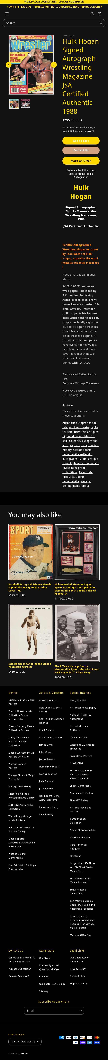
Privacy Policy (78, 968)
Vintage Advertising (19, 786)
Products (68, 477)
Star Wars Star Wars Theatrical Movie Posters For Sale (81, 774)
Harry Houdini (78, 700)
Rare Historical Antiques (78, 846)
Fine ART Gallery (79, 800)
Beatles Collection (80, 837)
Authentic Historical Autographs (81, 716)
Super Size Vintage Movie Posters (80, 880)
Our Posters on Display (52, 983)
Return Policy (77, 976)
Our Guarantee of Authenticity (80, 959)
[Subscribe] (80, 1011)
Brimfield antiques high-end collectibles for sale (80, 436)
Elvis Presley (46, 814)
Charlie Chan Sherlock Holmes (51, 720)
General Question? (18, 976)
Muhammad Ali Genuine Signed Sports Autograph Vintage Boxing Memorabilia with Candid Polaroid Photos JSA (75, 589)
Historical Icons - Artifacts (79, 728)
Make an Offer (81, 160)
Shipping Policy (78, 983)
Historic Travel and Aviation (80, 809)
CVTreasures (22, 1053)
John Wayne (45, 752)
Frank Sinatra (46, 730)
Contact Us (81, 150)
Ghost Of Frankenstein (82, 830)
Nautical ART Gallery (81, 793)
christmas (75, 855)
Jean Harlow (46, 788)
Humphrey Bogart (49, 766)
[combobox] (54, 23)
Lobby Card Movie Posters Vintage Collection (18, 741)
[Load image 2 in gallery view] (25, 103)
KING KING (76, 763)
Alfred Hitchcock (48, 700)
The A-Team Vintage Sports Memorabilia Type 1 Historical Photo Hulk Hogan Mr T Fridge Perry (77, 669)
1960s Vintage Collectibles (78, 891)
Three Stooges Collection (78, 820)
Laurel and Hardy (49, 807)
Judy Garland (46, 781)
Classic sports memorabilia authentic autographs (77, 454)
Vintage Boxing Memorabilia (17, 855)
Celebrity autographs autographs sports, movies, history (80, 445)
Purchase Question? (19, 968)
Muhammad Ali (78, 737)
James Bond (46, 744)
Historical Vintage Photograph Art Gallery (21, 795)
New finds (85, 472)
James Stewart (47, 759)
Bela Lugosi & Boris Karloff (50, 709)
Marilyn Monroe (48, 773)
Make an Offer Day (80, 935)
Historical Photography (83, 707)
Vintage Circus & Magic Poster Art (21, 777)
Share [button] (69, 405)
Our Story (44, 958)
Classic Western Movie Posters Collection (21, 754)
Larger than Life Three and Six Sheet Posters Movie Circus (82, 867)
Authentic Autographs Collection (20, 806)
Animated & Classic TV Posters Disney (21, 829)
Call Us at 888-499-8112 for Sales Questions (21, 959)
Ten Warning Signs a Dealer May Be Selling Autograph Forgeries (82, 904)
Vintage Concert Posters (17, 765)
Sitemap (44, 991)
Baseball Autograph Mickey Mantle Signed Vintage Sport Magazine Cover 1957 (29, 587)
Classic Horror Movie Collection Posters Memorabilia (20, 715)
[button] (7, 14)
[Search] (101, 23)
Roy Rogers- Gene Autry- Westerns (49, 797)
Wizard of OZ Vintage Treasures (82, 746)
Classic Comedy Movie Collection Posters (21, 728)
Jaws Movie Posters (81, 756)
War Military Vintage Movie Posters (20, 818)
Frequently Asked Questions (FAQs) (49, 967)
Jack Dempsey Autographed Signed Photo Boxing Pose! (29, 665)
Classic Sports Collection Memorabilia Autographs (21, 842)
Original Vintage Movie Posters (21, 701)
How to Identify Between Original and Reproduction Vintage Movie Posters (82, 921)
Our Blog (44, 976)
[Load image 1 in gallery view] (14, 103)
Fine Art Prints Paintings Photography (22, 867)
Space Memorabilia (81, 785)
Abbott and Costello (50, 737)
